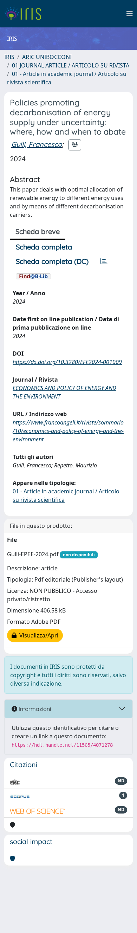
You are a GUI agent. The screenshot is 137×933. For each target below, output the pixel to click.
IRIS (9, 57)
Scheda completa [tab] (44, 246)
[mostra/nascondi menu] (129, 13)
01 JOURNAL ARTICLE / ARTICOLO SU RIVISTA (70, 65)
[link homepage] (25, 13)
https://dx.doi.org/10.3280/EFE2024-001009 (67, 362)
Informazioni (34, 708)
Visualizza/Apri (37, 635)
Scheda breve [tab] (37, 231)
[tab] (103, 261)
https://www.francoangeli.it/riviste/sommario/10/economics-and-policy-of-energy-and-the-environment (68, 431)
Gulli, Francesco (36, 144)
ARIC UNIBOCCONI (47, 57)
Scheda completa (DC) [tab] (52, 261)
